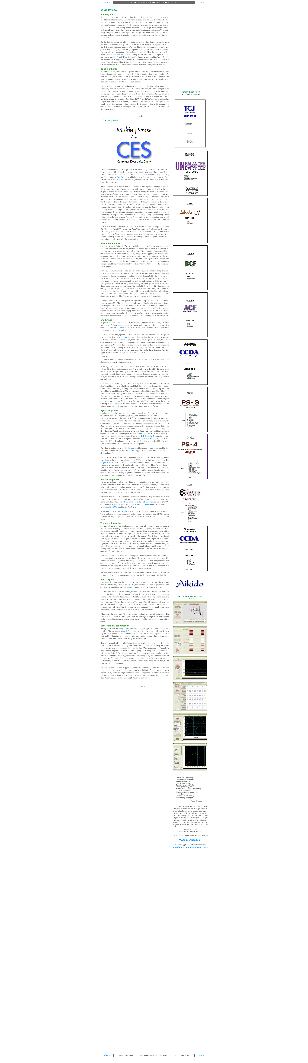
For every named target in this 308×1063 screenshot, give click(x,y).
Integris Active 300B (108, 462)
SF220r (103, 91)
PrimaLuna (122, 511)
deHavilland (124, 337)
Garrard (120, 327)
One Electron (122, 177)
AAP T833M (112, 506)
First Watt (116, 54)
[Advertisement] (190, 49)
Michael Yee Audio (128, 631)
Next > (201, 3)
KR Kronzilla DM (148, 436)
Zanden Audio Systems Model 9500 (135, 504)
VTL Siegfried (147, 501)
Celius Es (130, 587)
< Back (107, 3)
